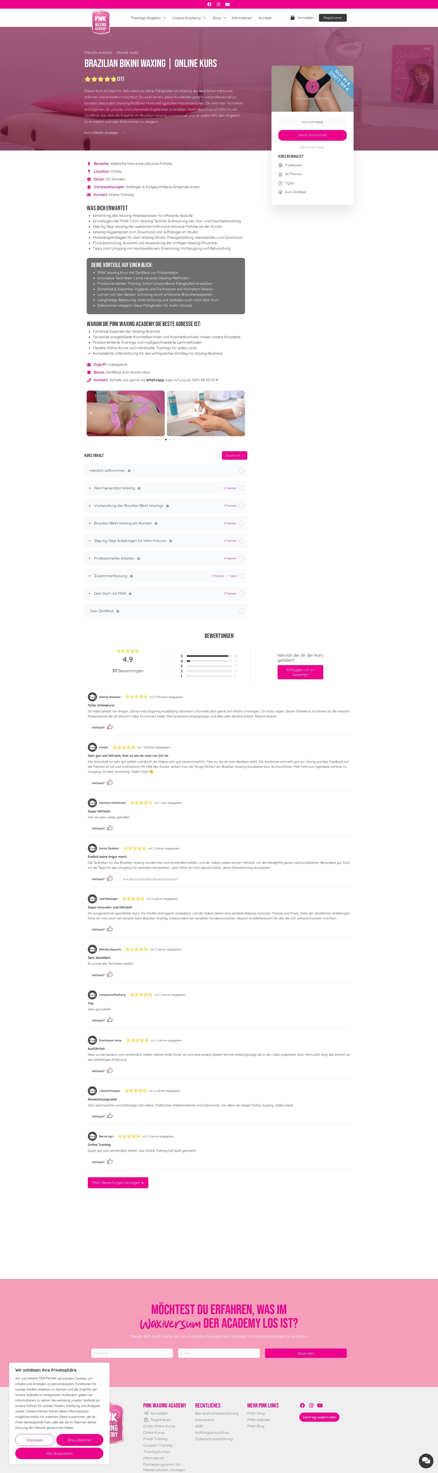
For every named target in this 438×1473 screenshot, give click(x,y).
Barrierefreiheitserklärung (216, 1413)
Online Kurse (153, 1432)
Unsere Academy (186, 18)
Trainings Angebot (146, 18)
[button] (91, 413)
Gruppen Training (157, 1445)
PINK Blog (255, 1426)
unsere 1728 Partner (42, 1378)
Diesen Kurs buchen (312, 135)
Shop (217, 18)
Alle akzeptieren (59, 1453)
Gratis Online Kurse (159, 1426)
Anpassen (34, 1440)
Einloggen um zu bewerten (300, 672)
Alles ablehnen (80, 1440)
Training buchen (156, 1451)
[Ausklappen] (90, 488)
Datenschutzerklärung (214, 1439)
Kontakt (264, 18)
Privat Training (155, 1439)
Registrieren (332, 18)
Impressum (204, 1419)
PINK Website (258, 1419)
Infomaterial (242, 18)
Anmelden (306, 18)
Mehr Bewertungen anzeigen (116, 1182)
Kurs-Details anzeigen (102, 132)
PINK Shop (256, 1413)
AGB (198, 1426)
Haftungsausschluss (212, 1432)
